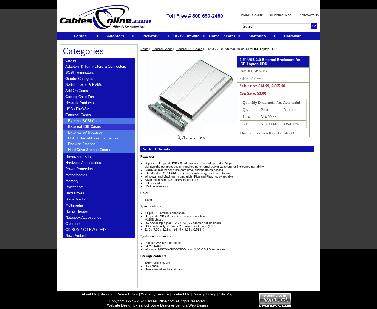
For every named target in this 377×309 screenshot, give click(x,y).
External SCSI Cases (85, 121)
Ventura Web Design (191, 305)
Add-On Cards (76, 91)
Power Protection (79, 169)
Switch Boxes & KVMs (83, 85)
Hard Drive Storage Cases (89, 150)
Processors (74, 187)
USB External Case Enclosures (93, 138)
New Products (76, 236)
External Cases (78, 115)
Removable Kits (78, 157)
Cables (70, 60)
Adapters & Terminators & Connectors (95, 66)
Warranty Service (155, 294)
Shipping (106, 294)
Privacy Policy (204, 294)
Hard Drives (74, 193)
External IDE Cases (84, 127)
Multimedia (74, 205)
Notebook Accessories (83, 217)
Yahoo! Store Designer (156, 305)
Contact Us (181, 294)
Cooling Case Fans (80, 97)
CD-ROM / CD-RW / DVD (85, 230)
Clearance (73, 223)
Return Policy (127, 294)
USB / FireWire (77, 109)
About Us (89, 294)
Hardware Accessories (83, 163)
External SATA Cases (85, 132)
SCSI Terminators (79, 72)
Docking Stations (81, 144)
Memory (71, 181)
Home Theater (76, 211)
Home (144, 49)
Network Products (79, 103)
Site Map (226, 294)
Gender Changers (79, 78)
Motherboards (76, 175)
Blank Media (75, 199)
